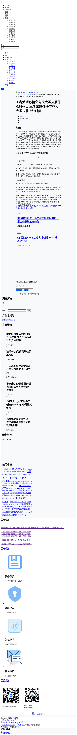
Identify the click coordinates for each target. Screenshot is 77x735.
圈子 (8, 5)
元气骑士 (21, 471)
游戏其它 (12, 41)
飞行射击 (12, 37)
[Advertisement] (38, 265)
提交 (26, 290)
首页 (25, 94)
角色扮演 (12, 20)
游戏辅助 (12, 39)
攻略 (6, 16)
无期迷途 (19, 493)
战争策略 (12, 29)
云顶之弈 (16, 469)
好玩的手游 (17, 483)
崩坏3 (14, 486)
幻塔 (10, 488)
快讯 (8, 10)
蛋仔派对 (12, 507)
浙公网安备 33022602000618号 (13, 722)
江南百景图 (20, 495)
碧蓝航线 (14, 502)
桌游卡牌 (12, 31)
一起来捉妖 (6, 469)
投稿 (2, 88)
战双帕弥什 (25, 488)
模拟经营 (12, 33)
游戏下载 (8, 59)
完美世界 (6, 486)
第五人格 (22, 502)
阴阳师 (19, 515)
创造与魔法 (13, 474)
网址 (6, 12)
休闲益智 (12, 22)
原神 (9, 477)
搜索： (4, 310)
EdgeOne (22, 725)
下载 (6, 18)
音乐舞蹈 (12, 35)
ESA (28, 725)
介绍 (24, 469)
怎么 (16, 488)
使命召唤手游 (12, 471)
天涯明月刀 (6, 483)
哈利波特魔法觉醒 (16, 481)
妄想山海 (27, 483)
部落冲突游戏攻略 (17, 512)
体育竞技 (12, 24)
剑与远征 (24, 474)
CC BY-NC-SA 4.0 (8, 725)
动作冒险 (12, 26)
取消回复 (19, 290)
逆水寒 (21, 507)
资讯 (7, 7)
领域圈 (15, 718)
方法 (12, 493)
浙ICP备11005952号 (9, 720)
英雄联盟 (17, 504)
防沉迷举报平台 (39, 714)
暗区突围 (11, 495)
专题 (6, 14)
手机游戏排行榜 (21, 490)
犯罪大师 (10, 498)
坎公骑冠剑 (27, 481)
